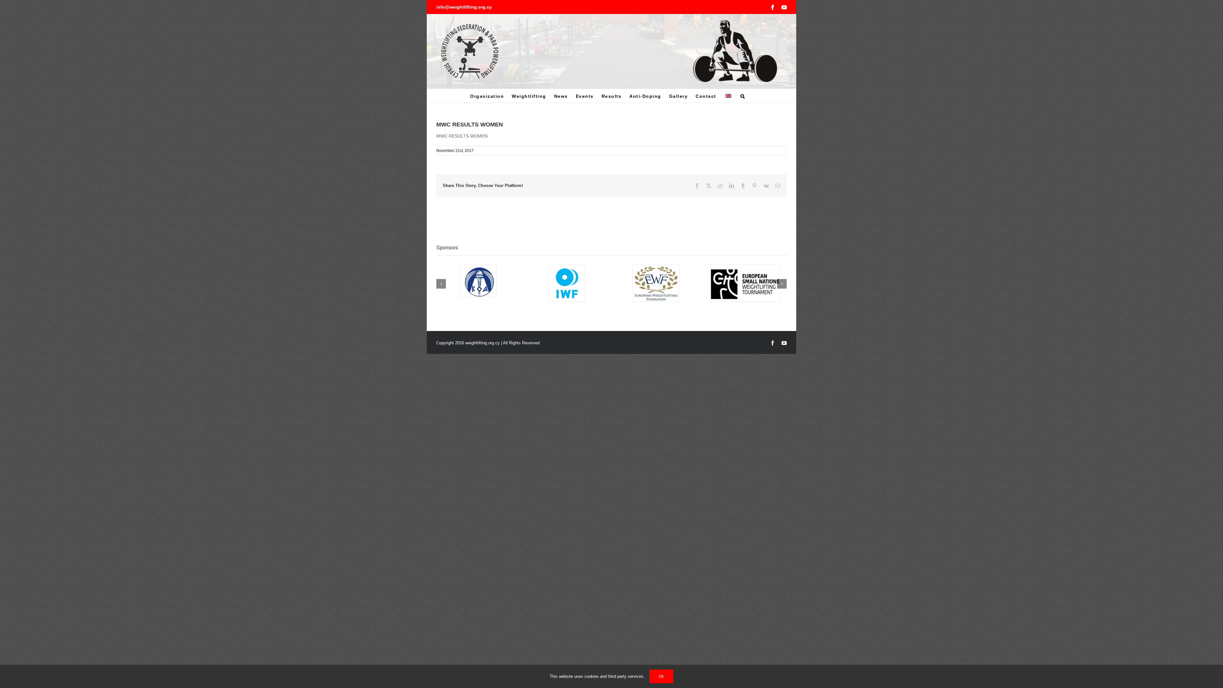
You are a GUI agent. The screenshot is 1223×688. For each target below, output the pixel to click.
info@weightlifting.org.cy (464, 7)
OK (661, 676)
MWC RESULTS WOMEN (462, 136)
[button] (742, 96)
